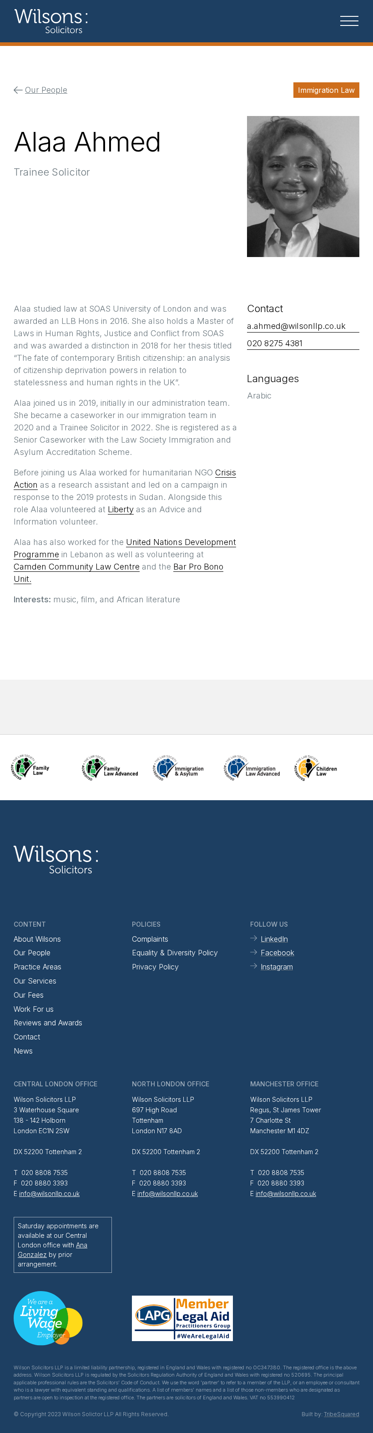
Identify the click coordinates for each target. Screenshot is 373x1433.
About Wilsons (37, 939)
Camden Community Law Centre (77, 566)
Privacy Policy (155, 966)
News (23, 1050)
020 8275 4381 (274, 343)
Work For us (34, 1009)
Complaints (150, 939)
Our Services (35, 980)
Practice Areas (37, 966)
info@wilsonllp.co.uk (49, 1193)
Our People (32, 952)
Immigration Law (326, 90)
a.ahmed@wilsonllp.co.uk (296, 326)
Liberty (121, 509)
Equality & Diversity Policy (175, 952)
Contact (27, 1036)
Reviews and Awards (48, 1022)
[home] (72, 21)
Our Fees (29, 994)
